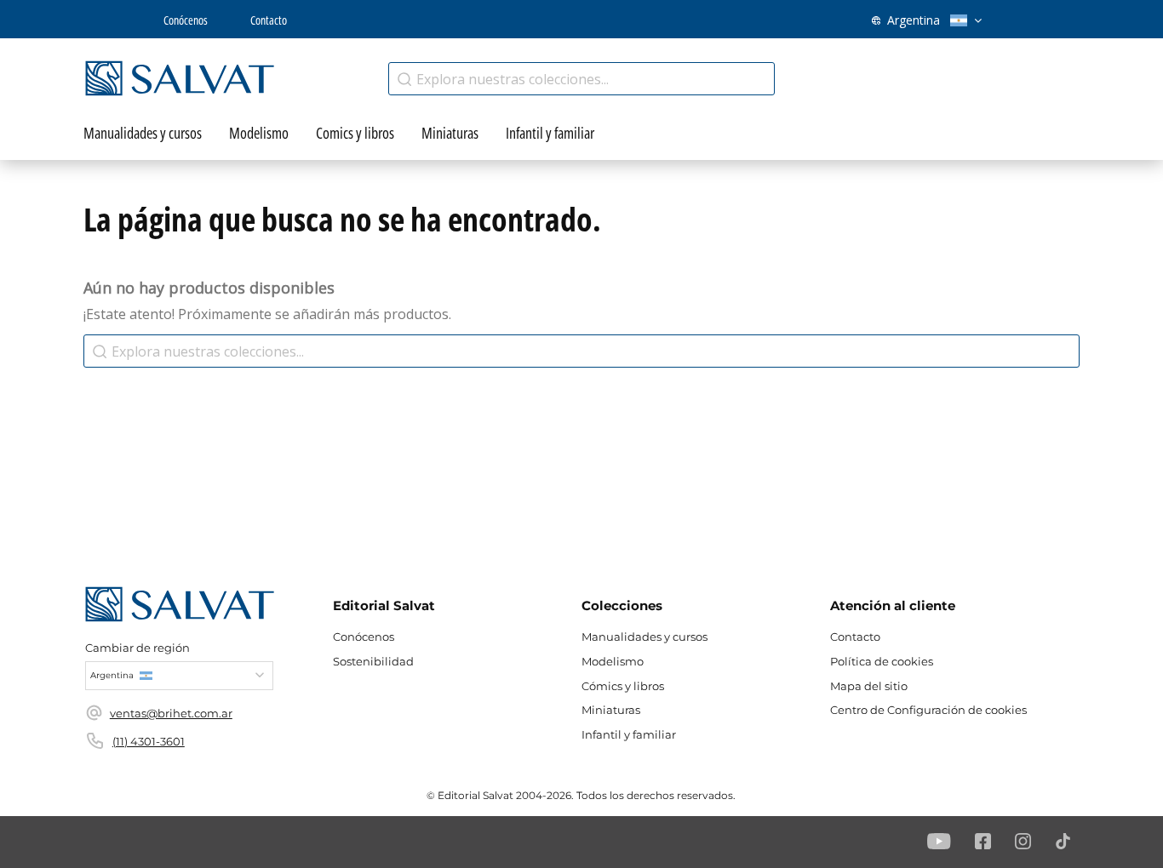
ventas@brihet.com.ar (171, 713)
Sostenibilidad (373, 661)
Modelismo (613, 661)
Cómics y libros (623, 686)
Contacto (268, 20)
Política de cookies (881, 661)
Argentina (913, 20)
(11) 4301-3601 (148, 741)
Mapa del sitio (869, 686)
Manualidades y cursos (645, 636)
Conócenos (185, 20)
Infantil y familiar (629, 734)
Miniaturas (611, 710)
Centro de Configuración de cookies (928, 710)
